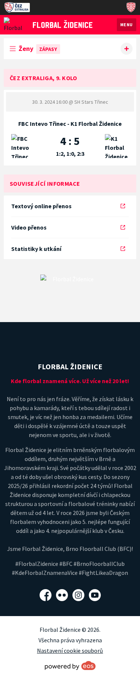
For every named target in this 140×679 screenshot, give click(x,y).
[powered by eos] (70, 665)
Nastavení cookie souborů (70, 650)
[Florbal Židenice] (63, 23)
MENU (126, 24)
